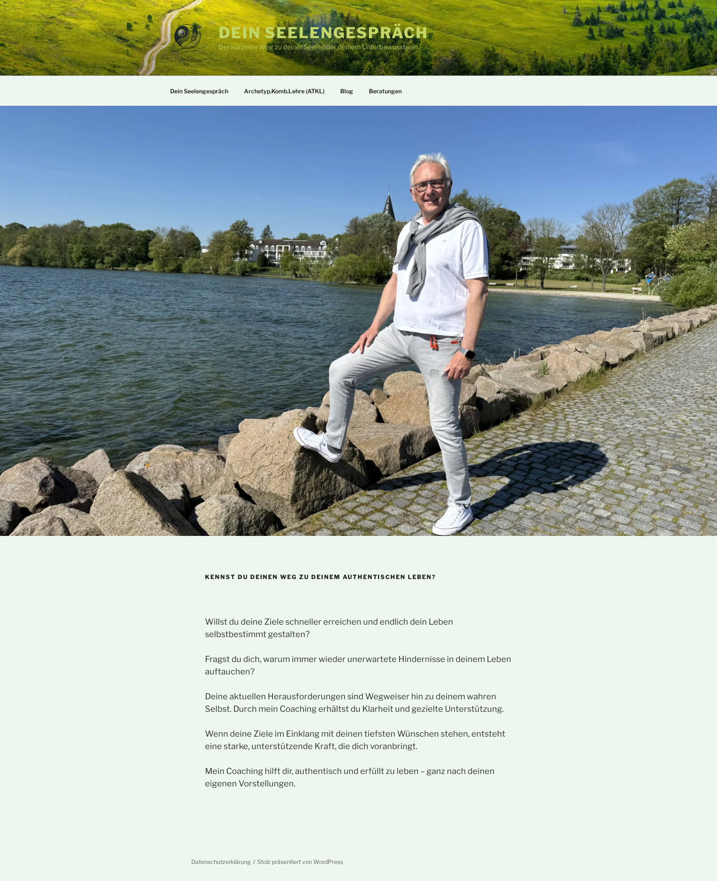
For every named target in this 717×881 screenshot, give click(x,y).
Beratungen (385, 91)
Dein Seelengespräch (323, 33)
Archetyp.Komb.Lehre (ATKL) (284, 91)
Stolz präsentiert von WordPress (300, 861)
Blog (346, 91)
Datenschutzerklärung (221, 861)
